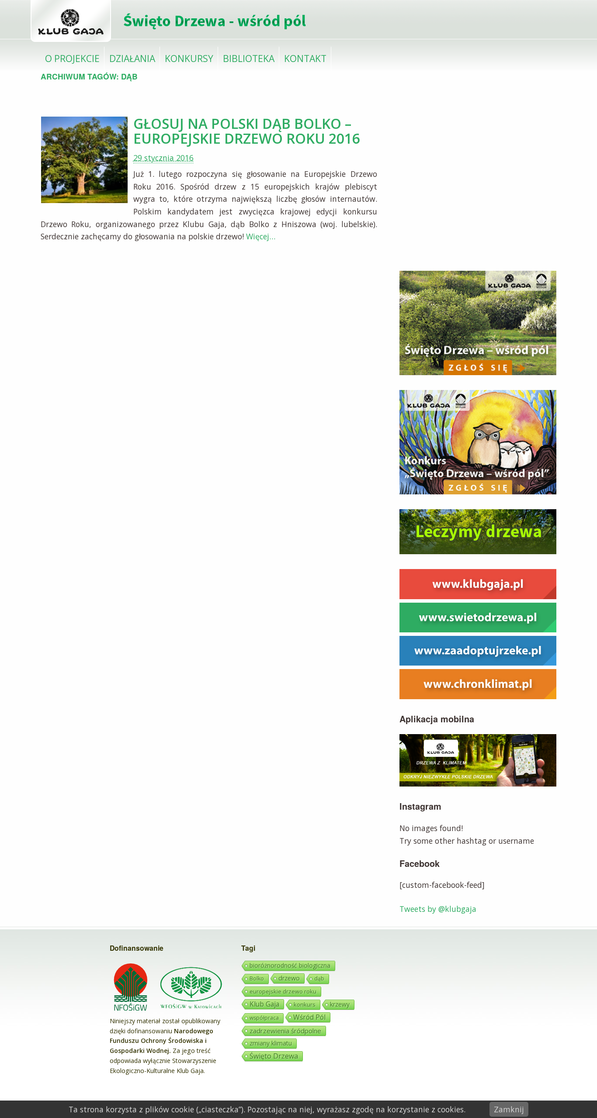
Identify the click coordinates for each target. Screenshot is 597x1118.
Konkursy (189, 58)
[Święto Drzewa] (477, 629)
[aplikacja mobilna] (477, 783)
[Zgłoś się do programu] (477, 372)
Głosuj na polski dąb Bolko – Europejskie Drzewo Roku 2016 (246, 131)
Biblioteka (248, 58)
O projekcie (72, 58)
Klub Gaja (264, 1004)
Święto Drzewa (274, 1056)
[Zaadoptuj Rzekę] (477, 662)
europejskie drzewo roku (283, 991)
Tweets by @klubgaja (437, 909)
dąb (319, 978)
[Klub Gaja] (477, 596)
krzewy (340, 1004)
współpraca (264, 1017)
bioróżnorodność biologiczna (290, 965)
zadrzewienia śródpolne (285, 1030)
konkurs (305, 1004)
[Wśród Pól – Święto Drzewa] (171, 40)
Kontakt (305, 58)
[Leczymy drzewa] (477, 551)
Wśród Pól (309, 1017)
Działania (132, 58)
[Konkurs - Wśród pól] (477, 491)
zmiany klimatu (271, 1043)
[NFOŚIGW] (131, 1011)
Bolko (257, 978)
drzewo (289, 978)
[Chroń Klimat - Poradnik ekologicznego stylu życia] (477, 696)
